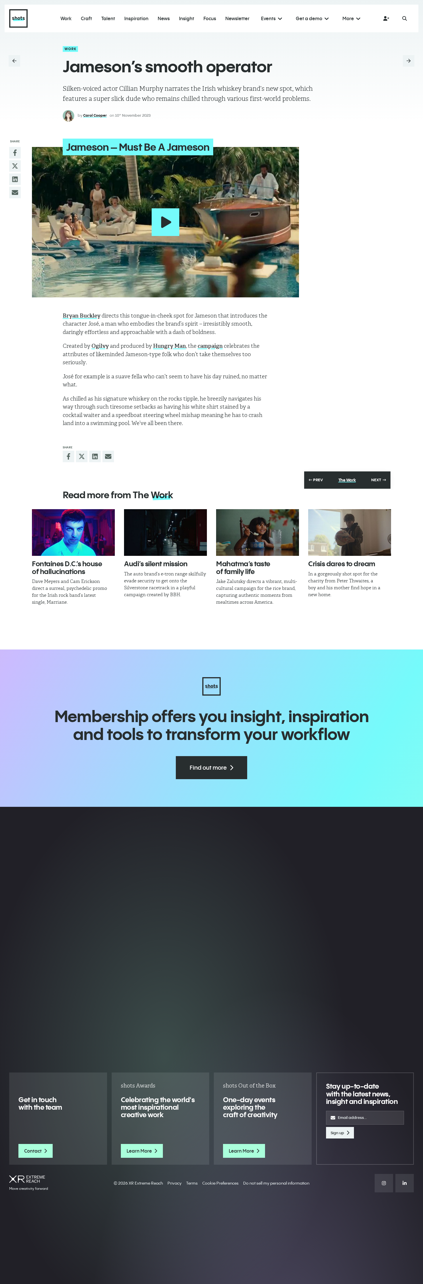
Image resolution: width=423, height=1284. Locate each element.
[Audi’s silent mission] (165, 532)
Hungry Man (169, 346)
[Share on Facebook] (15, 152)
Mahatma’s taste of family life (243, 567)
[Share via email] (15, 192)
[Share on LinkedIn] (15, 179)
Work (70, 49)
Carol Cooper (95, 115)
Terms (192, 1183)
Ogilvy (100, 346)
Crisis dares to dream (341, 563)
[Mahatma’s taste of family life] (257, 532)
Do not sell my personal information (276, 1183)
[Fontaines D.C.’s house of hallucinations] (73, 532)
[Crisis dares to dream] (349, 532)
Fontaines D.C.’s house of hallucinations (67, 567)
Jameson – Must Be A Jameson (138, 147)
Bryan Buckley (81, 315)
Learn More (139, 1151)
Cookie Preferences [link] (220, 1183)
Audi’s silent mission (156, 563)
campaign (210, 346)
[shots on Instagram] (384, 1183)
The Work (347, 480)
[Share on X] (15, 166)
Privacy (174, 1183)
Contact (33, 1151)
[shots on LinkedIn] (404, 1183)
